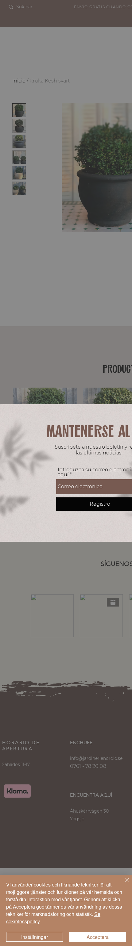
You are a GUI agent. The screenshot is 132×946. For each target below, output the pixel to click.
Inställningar (34, 936)
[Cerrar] (123, 883)
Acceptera (98, 936)
